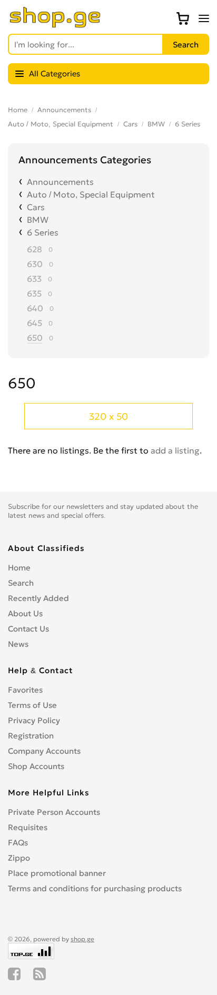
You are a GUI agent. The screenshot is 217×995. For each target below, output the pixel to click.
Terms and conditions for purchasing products (95, 888)
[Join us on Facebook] (14, 974)
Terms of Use (32, 705)
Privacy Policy (34, 720)
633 (34, 278)
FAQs (18, 843)
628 (34, 249)
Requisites (27, 827)
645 (34, 323)
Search (21, 583)
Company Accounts (44, 751)
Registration (31, 736)
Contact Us (28, 629)
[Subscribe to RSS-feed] (39, 974)
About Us (25, 613)
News (18, 644)
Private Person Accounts (54, 812)
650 (35, 337)
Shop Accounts (36, 766)
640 (35, 308)
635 (34, 293)
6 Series (187, 124)
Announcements (64, 109)
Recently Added (38, 598)
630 (35, 264)
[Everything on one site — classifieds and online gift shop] (55, 24)
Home (17, 109)
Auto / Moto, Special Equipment (60, 124)
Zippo (19, 858)
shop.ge (82, 939)
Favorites (25, 690)
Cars (130, 124)
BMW (156, 124)
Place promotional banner (57, 873)
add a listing (175, 450)
